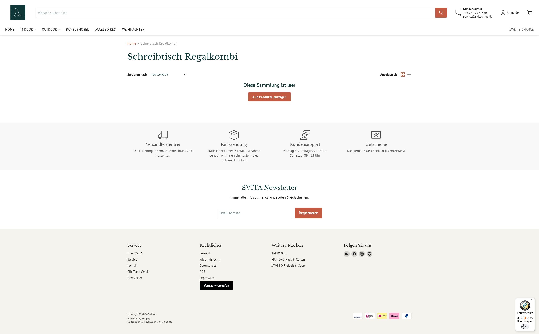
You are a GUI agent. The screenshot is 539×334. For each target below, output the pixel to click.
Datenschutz (208, 266)
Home (131, 43)
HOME (10, 29)
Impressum (207, 278)
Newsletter (134, 278)
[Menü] (532, 300)
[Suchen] (441, 13)
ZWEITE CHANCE (521, 29)
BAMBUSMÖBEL (77, 29)
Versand (205, 253)
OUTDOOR (50, 29)
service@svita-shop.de (477, 16)
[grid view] (403, 74)
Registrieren (308, 212)
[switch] (525, 326)
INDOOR (27, 29)
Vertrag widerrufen (216, 286)
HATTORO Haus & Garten (288, 259)
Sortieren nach (137, 74)
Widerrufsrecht (209, 259)
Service (132, 259)
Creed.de (167, 321)
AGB (202, 272)
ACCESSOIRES (105, 29)
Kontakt (132, 266)
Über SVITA (135, 253)
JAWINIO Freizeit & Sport (288, 266)
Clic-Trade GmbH (138, 272)
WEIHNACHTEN (133, 29)
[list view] (409, 74)
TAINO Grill (279, 253)
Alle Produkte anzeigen (269, 97)
